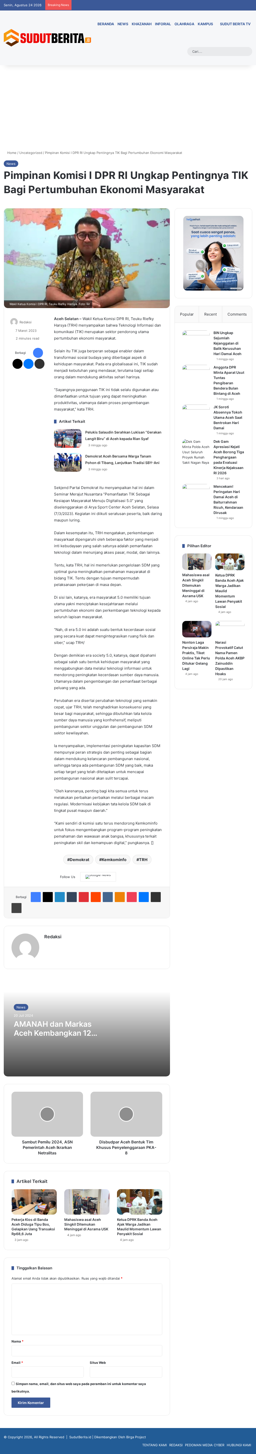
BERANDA (105, 24)
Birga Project (136, 1437)
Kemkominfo (114, 859)
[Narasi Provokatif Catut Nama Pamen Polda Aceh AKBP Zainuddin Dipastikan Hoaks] (229, 629)
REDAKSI (175, 1445)
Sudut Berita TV (234, 24)
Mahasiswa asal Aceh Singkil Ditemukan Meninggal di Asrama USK (86, 1224)
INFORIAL (163, 24)
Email (17, 1363)
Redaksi (26, 322)
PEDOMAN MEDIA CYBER (204, 1445)
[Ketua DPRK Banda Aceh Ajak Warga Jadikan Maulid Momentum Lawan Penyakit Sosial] (139, 1202)
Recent (210, 314)
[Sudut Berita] (47, 37)
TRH (143, 859)
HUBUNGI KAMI (239, 1445)
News (11, 164)
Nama (18, 1341)
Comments (237, 314)
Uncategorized (30, 153)
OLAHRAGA (184, 24)
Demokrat (79, 859)
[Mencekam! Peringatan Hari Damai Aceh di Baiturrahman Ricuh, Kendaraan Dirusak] (196, 493)
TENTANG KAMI (154, 1445)
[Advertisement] (128, 108)
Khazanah (142, 24)
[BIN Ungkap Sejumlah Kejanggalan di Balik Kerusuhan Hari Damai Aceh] (196, 339)
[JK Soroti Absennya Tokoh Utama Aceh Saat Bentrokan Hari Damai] (196, 414)
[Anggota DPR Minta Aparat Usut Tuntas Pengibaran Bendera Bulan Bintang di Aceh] (196, 374)
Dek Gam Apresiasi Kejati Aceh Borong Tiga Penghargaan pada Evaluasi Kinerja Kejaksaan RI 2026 (229, 457)
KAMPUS (205, 24)
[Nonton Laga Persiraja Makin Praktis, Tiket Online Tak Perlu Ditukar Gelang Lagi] (197, 629)
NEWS (123, 24)
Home (11, 153)
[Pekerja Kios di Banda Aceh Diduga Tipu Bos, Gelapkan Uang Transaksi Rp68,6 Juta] (34, 1202)
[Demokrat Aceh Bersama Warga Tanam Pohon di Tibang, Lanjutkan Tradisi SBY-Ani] (68, 462)
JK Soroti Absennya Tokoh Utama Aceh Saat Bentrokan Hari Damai (228, 417)
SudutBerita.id (80, 1437)
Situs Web (98, 1363)
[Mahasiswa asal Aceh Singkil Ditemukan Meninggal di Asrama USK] (87, 1202)
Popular (187, 314)
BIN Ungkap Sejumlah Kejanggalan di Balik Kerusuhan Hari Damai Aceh (228, 343)
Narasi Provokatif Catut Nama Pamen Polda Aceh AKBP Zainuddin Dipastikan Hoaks (229, 658)
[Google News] (98, 877)
